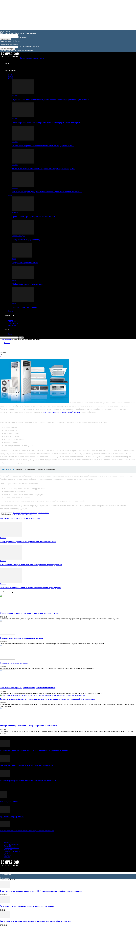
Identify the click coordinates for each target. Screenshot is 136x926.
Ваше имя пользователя (26, 35)
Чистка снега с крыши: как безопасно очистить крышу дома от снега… (43, 146)
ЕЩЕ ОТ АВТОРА (33, 518)
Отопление (12, 321)
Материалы (12, 325)
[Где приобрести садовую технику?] (23, 234)
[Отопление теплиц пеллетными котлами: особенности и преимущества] (11, 582)
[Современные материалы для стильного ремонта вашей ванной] (7, 684)
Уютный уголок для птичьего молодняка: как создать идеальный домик (43, 169)
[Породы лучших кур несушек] (23, 301)
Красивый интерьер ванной (12, 817)
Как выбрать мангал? (9, 802)
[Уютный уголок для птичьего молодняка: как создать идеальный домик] (23, 163)
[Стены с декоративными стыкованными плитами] (7, 634)
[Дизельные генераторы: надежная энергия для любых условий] (5, 902)
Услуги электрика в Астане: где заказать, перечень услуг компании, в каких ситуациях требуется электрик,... (47, 699)
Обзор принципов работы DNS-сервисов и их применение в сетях (28, 542)
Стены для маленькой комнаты (14, 663)
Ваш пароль (22, 37)
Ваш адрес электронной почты (28, 46)
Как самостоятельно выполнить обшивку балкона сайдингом (27, 831)
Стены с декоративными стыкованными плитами (21, 638)
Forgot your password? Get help (10, 41)
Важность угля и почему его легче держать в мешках (31, 513)
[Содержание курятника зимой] (22, 257)
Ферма (10, 195)
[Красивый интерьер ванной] (5, 813)
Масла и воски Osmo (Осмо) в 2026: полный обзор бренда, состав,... (29, 765)
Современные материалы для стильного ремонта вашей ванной (27, 688)
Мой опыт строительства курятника (28, 284)
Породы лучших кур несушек (25, 307)
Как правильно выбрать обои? (23, 514)
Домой (2, 339)
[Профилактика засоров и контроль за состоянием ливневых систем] (7, 609)
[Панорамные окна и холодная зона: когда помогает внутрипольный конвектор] (5, 746)
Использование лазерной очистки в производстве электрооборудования (31, 565)
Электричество (13, 323)
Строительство (9, 315)
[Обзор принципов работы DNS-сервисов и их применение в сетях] (11, 536)
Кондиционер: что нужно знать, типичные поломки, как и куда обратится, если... (35, 921)
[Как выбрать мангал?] (3, 798)
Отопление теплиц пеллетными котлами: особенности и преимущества (30, 588)
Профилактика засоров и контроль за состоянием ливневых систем (29, 613)
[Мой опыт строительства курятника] (23, 278)
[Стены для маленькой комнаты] (7, 659)
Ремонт (10, 320)
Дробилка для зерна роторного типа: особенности (33, 216)
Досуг (10, 334)
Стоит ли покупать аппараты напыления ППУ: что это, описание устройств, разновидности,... (41, 891)
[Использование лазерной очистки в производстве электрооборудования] (11, 559)
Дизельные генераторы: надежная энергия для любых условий (27, 906)
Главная (6, 63)
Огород (10, 311)
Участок (11, 78)
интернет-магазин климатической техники (61, 412)
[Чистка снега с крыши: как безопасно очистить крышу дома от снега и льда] (23, 140)
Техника (15, 213)
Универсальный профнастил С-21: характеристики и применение (28, 726)
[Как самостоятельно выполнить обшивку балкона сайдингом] (5, 827)
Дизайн (10, 75)
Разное (6, 329)
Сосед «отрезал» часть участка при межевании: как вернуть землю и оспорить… (47, 122)
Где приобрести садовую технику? (26, 239)
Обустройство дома (10, 70)
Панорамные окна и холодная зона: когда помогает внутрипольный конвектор (34, 750)
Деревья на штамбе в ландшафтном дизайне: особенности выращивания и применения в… (51, 99)
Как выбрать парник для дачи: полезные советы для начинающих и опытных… (47, 192)
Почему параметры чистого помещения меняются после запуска (28, 780)
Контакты (7, 875)
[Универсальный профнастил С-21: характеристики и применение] (7, 722)
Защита (10, 77)
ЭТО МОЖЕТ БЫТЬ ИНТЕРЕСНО (13, 518)
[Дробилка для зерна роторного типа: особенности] (23, 211)
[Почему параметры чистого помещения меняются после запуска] (5, 776)
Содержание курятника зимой (25, 263)
